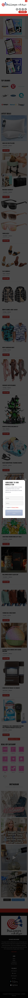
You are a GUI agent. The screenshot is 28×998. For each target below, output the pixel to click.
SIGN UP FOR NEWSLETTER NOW (14, 512)
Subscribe (22, 12)
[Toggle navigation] (26, 1)
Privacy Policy (15, 507)
